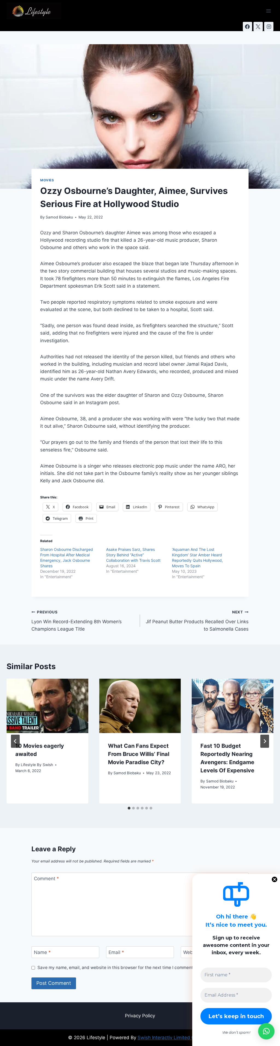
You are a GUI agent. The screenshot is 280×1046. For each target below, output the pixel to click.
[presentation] (47, 706)
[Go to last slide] (15, 741)
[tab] (129, 808)
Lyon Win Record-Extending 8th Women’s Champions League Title (76, 621)
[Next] (264, 741)
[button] (266, 1031)
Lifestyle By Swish (37, 765)
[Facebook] (247, 26)
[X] (258, 26)
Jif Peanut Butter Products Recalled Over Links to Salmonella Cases (197, 621)
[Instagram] (268, 26)
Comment (46, 878)
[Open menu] (268, 11)
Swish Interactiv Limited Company (175, 1037)
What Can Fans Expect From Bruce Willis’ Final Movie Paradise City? (138, 754)
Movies (47, 180)
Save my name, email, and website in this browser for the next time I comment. (115, 967)
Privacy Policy (140, 1015)
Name (42, 952)
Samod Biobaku (59, 217)
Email (116, 952)
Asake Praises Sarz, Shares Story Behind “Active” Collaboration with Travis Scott (133, 555)
